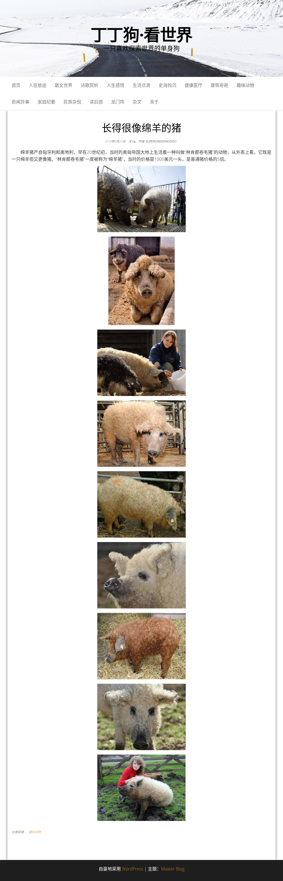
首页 (16, 85)
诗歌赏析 (89, 85)
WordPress (132, 869)
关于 (154, 102)
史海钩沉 (167, 85)
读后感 (96, 102)
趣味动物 (245, 85)
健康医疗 (193, 85)
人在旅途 (37, 85)
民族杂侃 (72, 102)
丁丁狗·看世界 (142, 34)
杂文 (137, 102)
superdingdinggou (161, 141)
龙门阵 (117, 102)
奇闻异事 (20, 102)
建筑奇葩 (219, 85)
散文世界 (63, 85)
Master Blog (172, 869)
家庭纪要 (46, 102)
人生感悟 (115, 85)
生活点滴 (141, 85)
